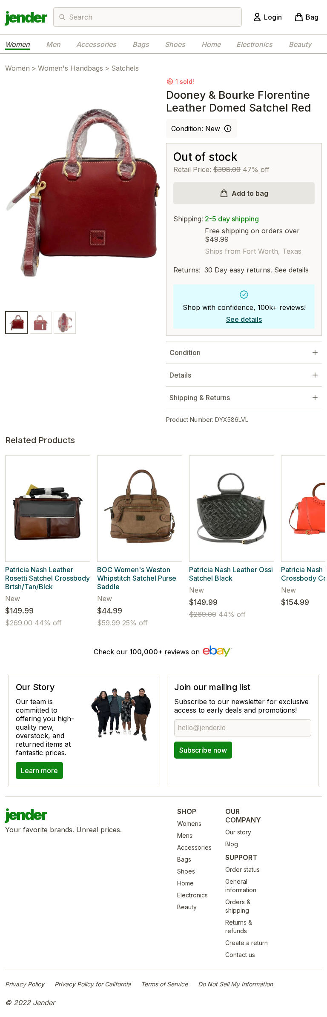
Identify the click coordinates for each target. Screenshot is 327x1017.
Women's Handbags (70, 68)
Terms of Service (164, 984)
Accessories (96, 44)
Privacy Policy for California (92, 984)
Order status (242, 869)
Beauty (300, 44)
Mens (184, 835)
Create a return (246, 942)
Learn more (39, 770)
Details (180, 375)
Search (80, 17)
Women (17, 44)
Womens (189, 823)
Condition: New (195, 128)
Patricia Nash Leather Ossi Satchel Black (231, 573)
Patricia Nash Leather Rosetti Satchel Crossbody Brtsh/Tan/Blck (47, 578)
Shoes (175, 44)
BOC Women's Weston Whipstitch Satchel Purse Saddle (136, 578)
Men (53, 44)
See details (291, 270)
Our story (238, 832)
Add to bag (250, 193)
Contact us (240, 954)
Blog (231, 844)
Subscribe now (203, 750)
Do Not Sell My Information (235, 984)
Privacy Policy (24, 984)
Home (211, 44)
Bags (140, 44)
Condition (185, 352)
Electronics (254, 44)
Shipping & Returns (199, 397)
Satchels (125, 68)
